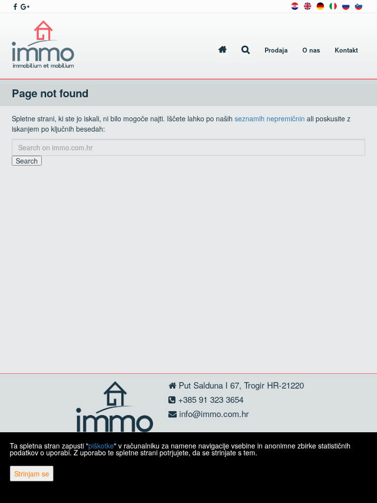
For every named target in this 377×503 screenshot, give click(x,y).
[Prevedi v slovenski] (358, 5)
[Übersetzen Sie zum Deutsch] (320, 5)
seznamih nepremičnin (270, 118)
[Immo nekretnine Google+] (24, 6)
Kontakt (346, 50)
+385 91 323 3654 (209, 399)
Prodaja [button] (276, 50)
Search (27, 161)
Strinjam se (31, 473)
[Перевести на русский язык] (346, 5)
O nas (311, 50)
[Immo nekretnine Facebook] (14, 6)
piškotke (101, 445)
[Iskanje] (245, 50)
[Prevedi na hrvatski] (294, 5)
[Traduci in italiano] (333, 5)
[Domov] (222, 50)
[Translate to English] (307, 5)
